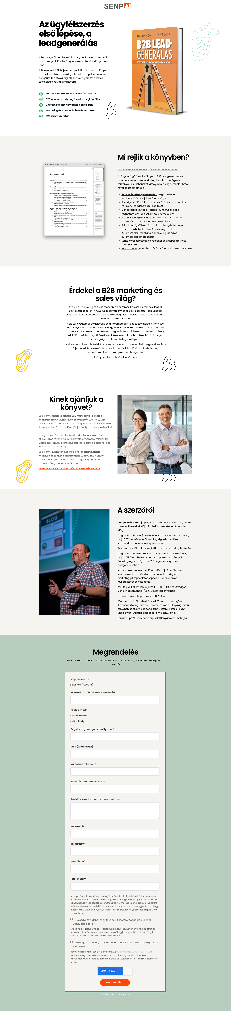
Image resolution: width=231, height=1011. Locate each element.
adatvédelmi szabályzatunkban (134, 951)
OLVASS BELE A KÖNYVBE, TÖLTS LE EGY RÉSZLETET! (69, 468)
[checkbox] (114, 685)
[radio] (114, 715)
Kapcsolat (124, 994)
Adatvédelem (108, 994)
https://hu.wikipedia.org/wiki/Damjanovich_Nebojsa (156, 618)
